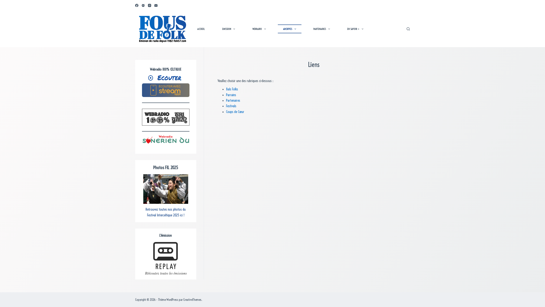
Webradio (257, 28)
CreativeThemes (192, 300)
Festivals (231, 106)
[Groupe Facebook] (143, 5)
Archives (287, 28)
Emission (226, 28)
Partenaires (319, 28)
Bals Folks (232, 89)
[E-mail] (156, 5)
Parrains (231, 95)
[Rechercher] (408, 28)
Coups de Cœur (235, 112)
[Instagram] (149, 5)
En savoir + (353, 28)
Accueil (201, 28)
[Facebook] (136, 5)
